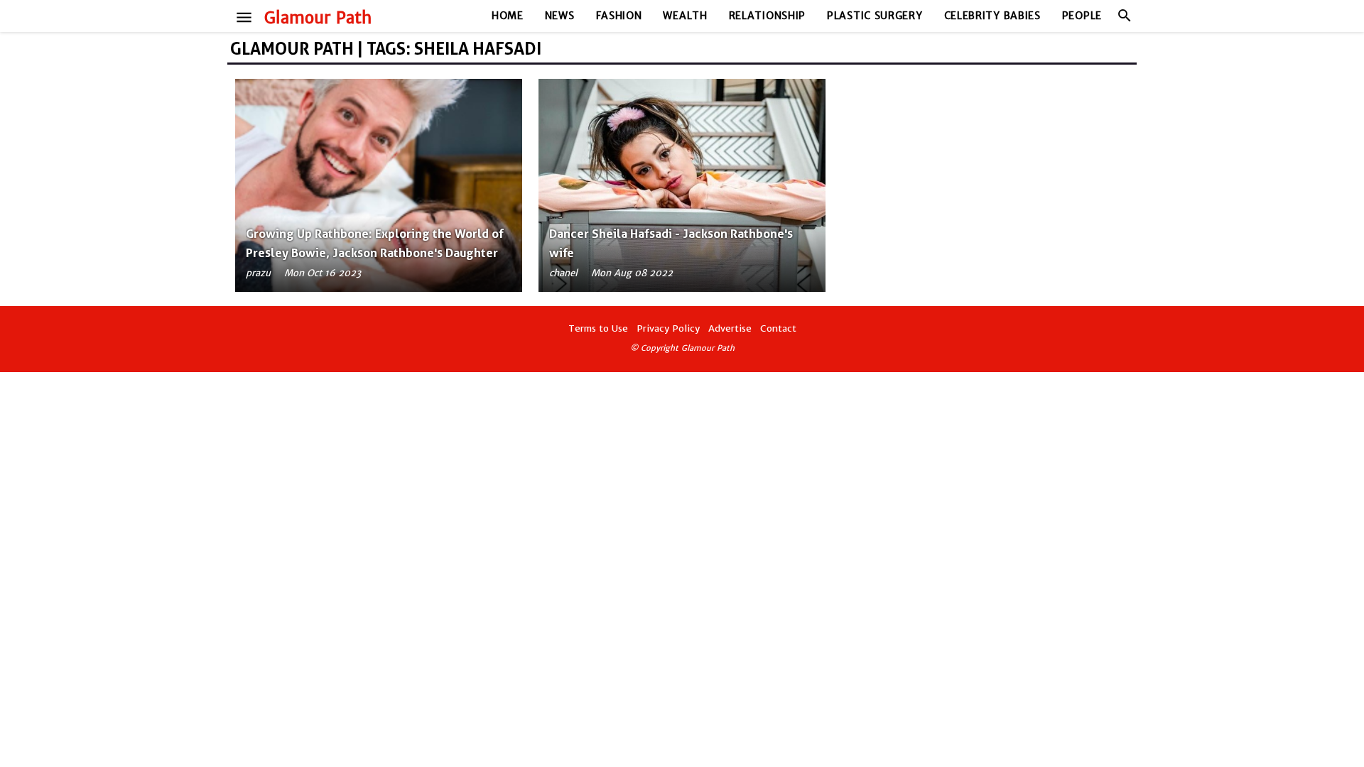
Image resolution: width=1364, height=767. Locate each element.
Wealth (685, 15)
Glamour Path (318, 18)
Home (508, 15)
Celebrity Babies (992, 15)
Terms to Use (598, 328)
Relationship (767, 15)
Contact (778, 328)
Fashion (619, 15)
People (1082, 15)
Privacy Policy (668, 328)
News (560, 15)
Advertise (730, 328)
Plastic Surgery (875, 15)
